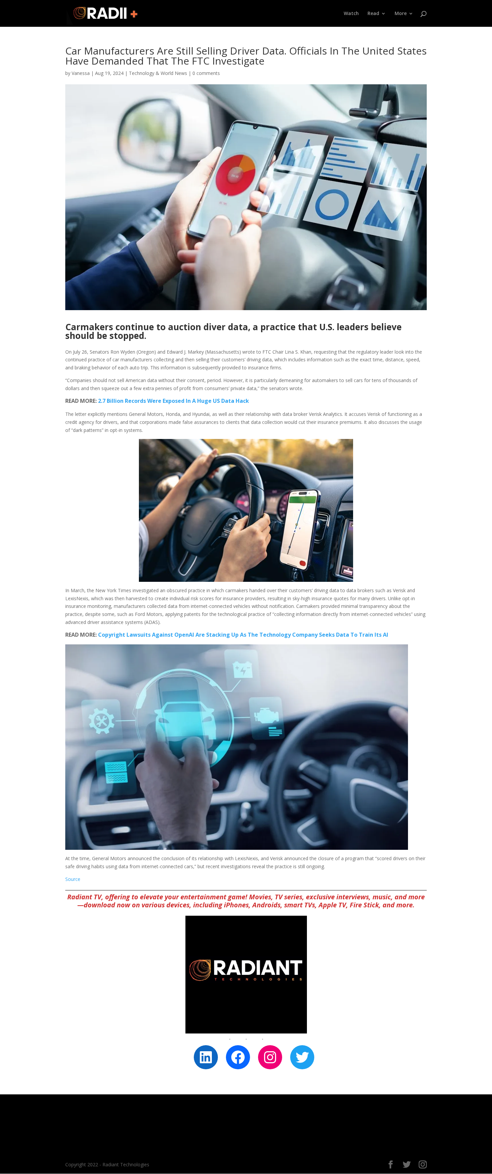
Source (72, 879)
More (401, 13)
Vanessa (81, 73)
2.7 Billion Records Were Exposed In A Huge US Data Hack (173, 400)
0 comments (206, 73)
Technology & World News (158, 73)
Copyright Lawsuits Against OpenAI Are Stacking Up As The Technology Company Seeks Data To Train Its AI (243, 634)
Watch (351, 13)
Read (373, 13)
